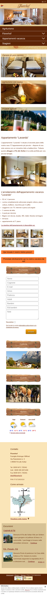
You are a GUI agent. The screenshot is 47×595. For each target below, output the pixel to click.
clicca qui (27, 589)
